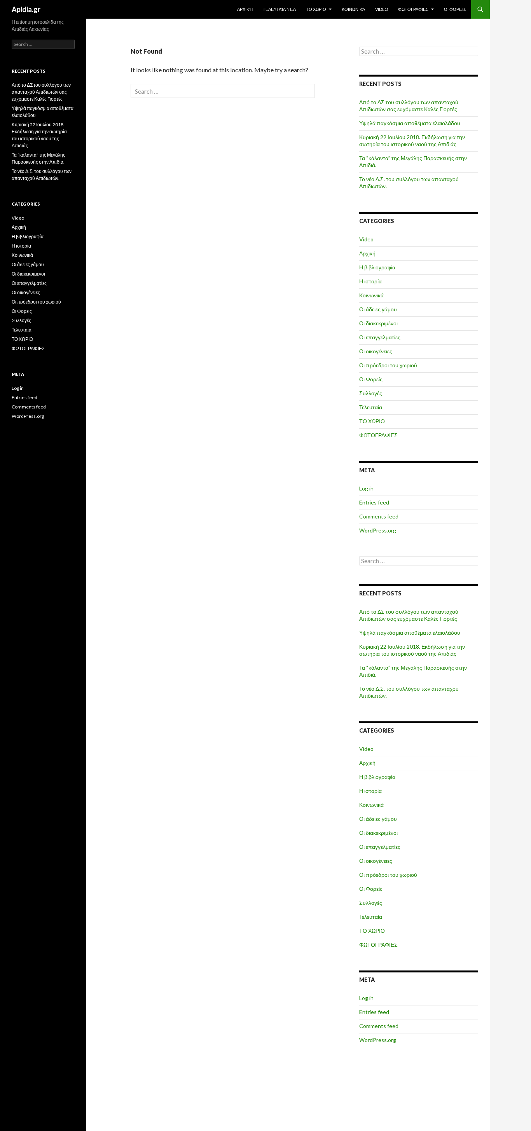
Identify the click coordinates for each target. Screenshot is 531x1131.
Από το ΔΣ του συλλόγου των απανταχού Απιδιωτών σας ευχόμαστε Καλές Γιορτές (408, 105)
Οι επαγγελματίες (379, 337)
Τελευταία (370, 407)
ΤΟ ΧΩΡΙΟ (316, 9)
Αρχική (245, 9)
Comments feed (378, 516)
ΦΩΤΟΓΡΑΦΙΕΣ (413, 9)
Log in (366, 488)
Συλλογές (370, 393)
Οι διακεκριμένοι (378, 323)
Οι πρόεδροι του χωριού (388, 365)
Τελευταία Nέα (279, 9)
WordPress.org (377, 530)
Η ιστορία (370, 281)
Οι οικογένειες (375, 351)
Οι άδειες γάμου (378, 309)
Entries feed (374, 502)
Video (381, 9)
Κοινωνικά (353, 9)
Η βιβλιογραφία (377, 267)
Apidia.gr (26, 9)
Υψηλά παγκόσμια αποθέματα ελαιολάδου (409, 123)
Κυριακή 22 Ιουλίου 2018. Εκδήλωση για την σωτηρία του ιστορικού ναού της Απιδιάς (412, 140)
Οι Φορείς (455, 9)
